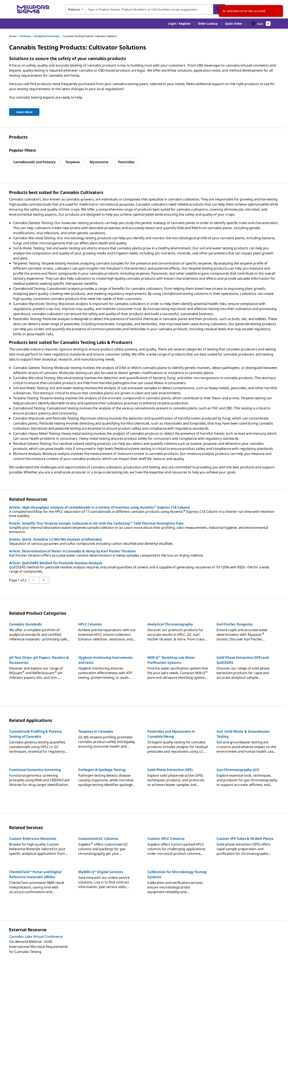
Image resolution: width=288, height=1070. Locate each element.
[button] (179, 23)
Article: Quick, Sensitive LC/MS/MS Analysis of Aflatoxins (55, 539)
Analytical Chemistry (47, 36)
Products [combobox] (74, 9)
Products (25, 36)
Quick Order (233, 23)
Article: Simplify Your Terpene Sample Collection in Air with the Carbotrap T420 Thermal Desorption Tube (96, 523)
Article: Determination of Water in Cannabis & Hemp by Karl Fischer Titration (72, 551)
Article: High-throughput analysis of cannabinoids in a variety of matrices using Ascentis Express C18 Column (99, 507)
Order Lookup (208, 23)
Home (12, 36)
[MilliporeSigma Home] (33, 9)
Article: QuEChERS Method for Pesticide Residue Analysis (55, 563)
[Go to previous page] (44, 580)
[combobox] (145, 9)
